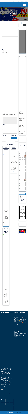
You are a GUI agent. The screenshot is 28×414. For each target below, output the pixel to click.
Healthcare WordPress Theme (14, 412)
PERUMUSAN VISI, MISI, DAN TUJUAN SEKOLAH (8, 390)
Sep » (23, 147)
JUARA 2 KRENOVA (14, 148)
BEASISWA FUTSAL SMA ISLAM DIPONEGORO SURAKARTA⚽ (5, 373)
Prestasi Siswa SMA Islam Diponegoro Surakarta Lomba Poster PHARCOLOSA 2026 (6, 369)
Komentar (4, 116)
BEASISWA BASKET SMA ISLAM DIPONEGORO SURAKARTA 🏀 (5, 384)
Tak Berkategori (15, 10)
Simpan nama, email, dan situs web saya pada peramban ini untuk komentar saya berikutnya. (9, 136)
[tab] (24, 5)
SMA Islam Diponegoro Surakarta (5, 5)
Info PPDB (19, 1)
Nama (4, 124)
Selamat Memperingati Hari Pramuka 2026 (6, 230)
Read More (13, 171)
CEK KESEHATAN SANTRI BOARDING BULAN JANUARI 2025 (6, 150)
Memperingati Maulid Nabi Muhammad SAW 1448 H (6, 386)
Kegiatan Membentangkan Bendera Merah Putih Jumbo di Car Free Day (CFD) (20, 331)
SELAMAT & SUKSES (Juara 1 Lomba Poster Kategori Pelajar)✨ (6, 383)
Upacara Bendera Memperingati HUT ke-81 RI (20, 334)
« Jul (21, 147)
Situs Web (4, 131)
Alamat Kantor (15, 1)
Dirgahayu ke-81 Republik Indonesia (19, 335)
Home (10, 10)
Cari (24, 25)
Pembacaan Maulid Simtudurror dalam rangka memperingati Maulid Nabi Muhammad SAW (19, 327)
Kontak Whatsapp (24, 1)
